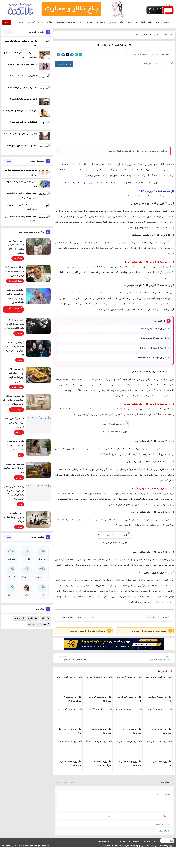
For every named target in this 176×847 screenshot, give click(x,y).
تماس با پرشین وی (150, 841)
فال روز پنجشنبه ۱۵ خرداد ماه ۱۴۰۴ (152, 357)
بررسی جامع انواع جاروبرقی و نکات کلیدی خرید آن (14, 517)
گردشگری (31, 22)
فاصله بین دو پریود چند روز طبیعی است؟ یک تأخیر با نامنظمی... (14, 445)
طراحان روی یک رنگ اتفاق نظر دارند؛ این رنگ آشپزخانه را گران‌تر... (13, 399)
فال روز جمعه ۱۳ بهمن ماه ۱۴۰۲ (153, 328)
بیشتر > (8, 32)
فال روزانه (151, 617)
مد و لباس (71, 22)
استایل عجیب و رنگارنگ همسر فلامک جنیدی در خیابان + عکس (14, 271)
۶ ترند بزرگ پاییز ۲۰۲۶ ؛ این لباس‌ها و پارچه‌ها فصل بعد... (14, 422)
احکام (150, 22)
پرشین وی (166, 22)
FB (72, 54)
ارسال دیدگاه (164, 831)
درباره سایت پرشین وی (105, 841)
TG (81, 54)
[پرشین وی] (159, 9)
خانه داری (101, 22)
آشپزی (130, 22)
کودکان (121, 22)
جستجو (6, 22)
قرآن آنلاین (33, 618)
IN (63, 54)
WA (76, 54)
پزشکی (49, 22)
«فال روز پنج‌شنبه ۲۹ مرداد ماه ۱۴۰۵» (78, 183)
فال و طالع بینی (166, 34)
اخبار (157, 22)
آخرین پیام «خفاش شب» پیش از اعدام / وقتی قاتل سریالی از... (14, 323)
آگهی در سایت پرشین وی (38, 624)
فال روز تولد (19, 618)
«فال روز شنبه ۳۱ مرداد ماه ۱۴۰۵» (111, 183)
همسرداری (112, 22)
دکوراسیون (90, 22)
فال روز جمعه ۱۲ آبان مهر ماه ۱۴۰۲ (152, 338)
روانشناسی (60, 22)
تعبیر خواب (21, 22)
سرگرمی (41, 22)
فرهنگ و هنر (140, 22)
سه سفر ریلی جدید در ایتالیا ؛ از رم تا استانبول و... (13, 467)
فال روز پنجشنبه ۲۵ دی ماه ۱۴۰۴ (153, 347)
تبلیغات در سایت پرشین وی (129, 841)
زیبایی (80, 22)
